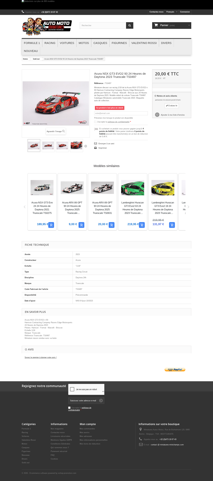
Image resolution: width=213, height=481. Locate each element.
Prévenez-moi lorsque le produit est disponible (113, 118)
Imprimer (103, 148)
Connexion (185, 12)
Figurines (26, 451)
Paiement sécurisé (59, 451)
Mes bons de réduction (90, 444)
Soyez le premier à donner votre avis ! (41, 357)
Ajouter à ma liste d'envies (172, 115)
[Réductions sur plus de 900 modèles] (106, 4)
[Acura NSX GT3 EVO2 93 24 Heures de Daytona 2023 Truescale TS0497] (34, 145)
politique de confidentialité (118, 122)
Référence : (99, 83)
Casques (25, 447)
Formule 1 (26, 429)
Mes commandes (87, 429)
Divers (24, 459)
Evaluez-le (172, 106)
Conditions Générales (60, 444)
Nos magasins (57, 429)
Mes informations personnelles (94, 440)
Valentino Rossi (29, 440)
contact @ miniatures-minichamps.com (167, 445)
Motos (24, 444)
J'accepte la (114, 122)
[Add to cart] (51, 225)
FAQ (52, 455)
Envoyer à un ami (106, 144)
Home (25, 59)
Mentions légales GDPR (61, 440)
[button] (25, 207)
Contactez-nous (156, 12)
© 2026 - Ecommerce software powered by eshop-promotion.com (49, 473)
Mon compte (88, 424)
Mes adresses (86, 436)
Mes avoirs (84, 432)
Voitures (25, 436)
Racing (25, 432)
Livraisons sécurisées (60, 436)
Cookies (54, 459)
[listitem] (42, 201)
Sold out (36, 59)
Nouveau (26, 455)
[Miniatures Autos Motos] (48, 26)
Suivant (85, 146)
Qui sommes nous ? (60, 447)
